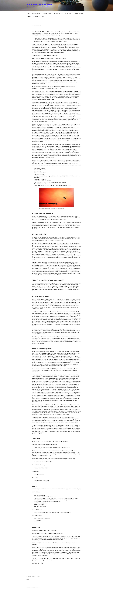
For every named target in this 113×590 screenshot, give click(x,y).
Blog (43, 16)
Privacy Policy (36, 16)
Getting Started (36, 13)
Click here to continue (37, 563)
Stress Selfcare (40, 4)
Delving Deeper (58, 13)
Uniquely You (68, 13)
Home (28, 13)
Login (28, 578)
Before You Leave (79, 13)
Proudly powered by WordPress (33, 587)
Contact (29, 16)
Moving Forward (47, 13)
